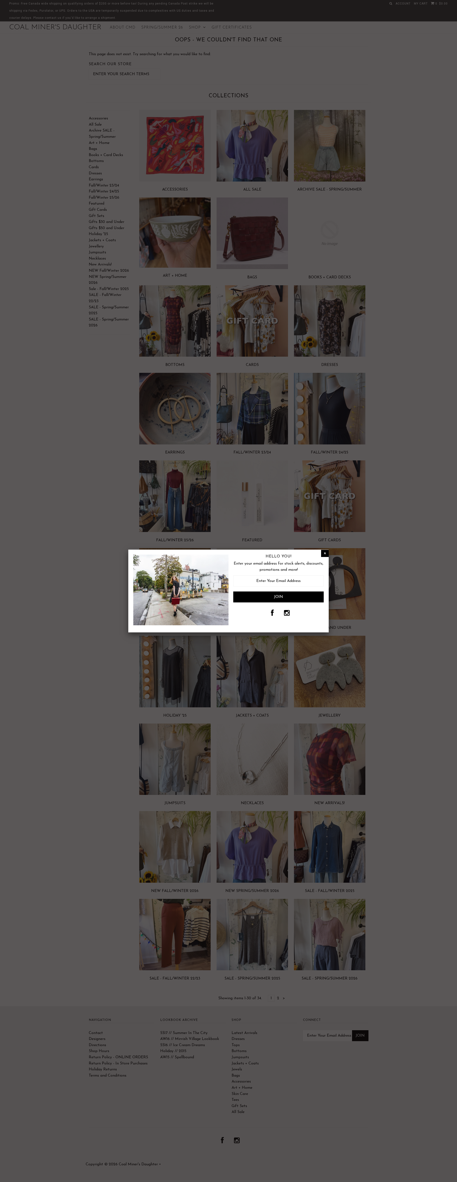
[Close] (325, 553)
